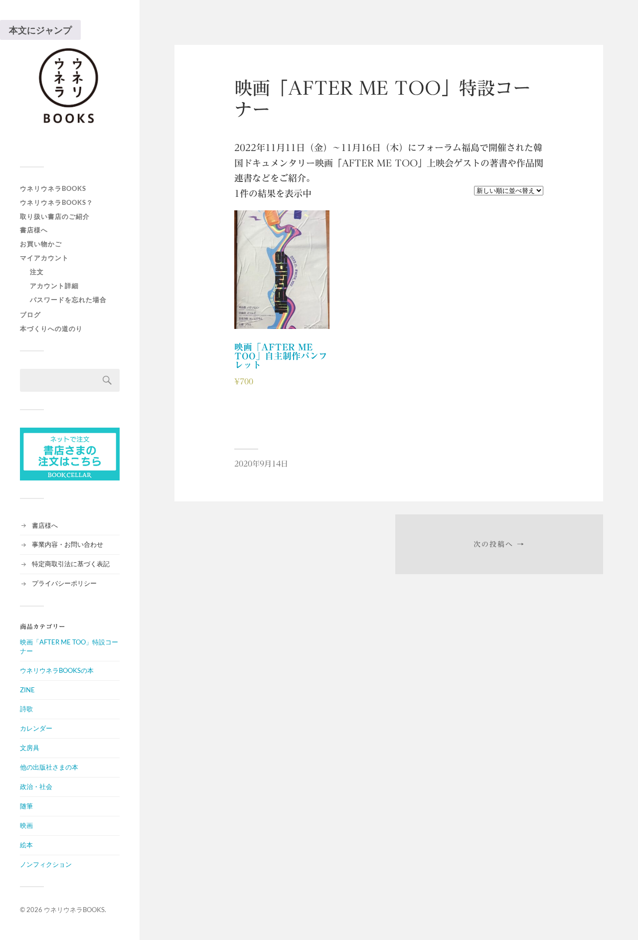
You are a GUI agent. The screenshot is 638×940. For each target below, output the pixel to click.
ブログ (30, 314)
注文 (37, 272)
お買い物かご (41, 244)
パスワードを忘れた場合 (68, 300)
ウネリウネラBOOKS (53, 188)
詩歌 (26, 709)
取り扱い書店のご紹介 (55, 216)
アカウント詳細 (54, 286)
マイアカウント (44, 258)
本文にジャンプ (40, 29)
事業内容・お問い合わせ (67, 544)
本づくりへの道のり (51, 328)
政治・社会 (36, 786)
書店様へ (34, 230)
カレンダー (36, 728)
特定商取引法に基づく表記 (71, 564)
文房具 (29, 748)
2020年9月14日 (261, 464)
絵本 (26, 845)
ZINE (27, 690)
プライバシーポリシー (64, 583)
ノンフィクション (46, 864)
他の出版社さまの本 (49, 767)
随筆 (26, 806)
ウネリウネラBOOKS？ (56, 202)
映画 (26, 825)
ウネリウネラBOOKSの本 (57, 670)
